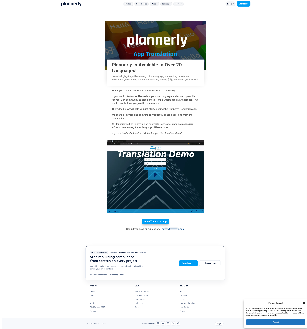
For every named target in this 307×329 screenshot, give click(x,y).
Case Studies (141, 4)
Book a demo (211, 263)
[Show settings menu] (196, 211)
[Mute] (191, 211)
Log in (230, 4)
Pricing (154, 4)
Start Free (243, 4)
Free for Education (187, 303)
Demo (92, 291)
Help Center (184, 307)
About (182, 291)
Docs (92, 295)
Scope (92, 299)
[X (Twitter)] (173, 323)
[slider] (153, 211)
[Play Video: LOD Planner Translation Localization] (155, 175)
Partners (183, 295)
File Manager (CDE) (97, 307)
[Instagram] (168, 323)
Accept (276, 322)
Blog (137, 307)
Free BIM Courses (142, 291)
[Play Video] (109, 211)
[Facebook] (178, 323)
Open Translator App (155, 221)
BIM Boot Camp (141, 295)
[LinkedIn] (158, 323)
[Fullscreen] (201, 211)
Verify (92, 303)
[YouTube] (163, 323)
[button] (304, 303)
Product (128, 4)
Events (182, 299)
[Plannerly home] (71, 4)
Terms (182, 311)
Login (219, 323)
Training (166, 4)
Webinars (139, 303)
